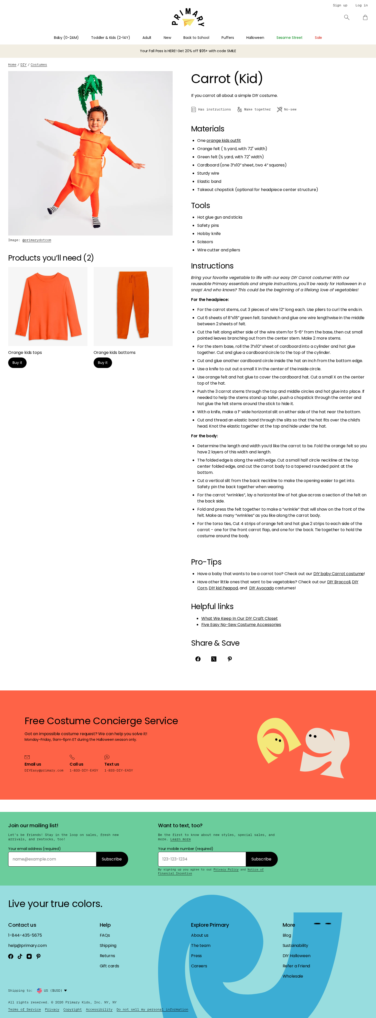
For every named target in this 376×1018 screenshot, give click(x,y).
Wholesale (293, 976)
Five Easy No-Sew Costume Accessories (241, 625)
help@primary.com (27, 945)
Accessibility (99, 1009)
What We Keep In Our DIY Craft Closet (239, 618)
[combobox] (56, 991)
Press (196, 956)
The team (201, 945)
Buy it (17, 362)
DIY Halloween (297, 956)
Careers (199, 966)
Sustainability (295, 945)
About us (199, 935)
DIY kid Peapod (223, 588)
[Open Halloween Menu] (267, 39)
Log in (362, 5)
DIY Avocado (261, 588)
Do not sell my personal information (152, 1009)
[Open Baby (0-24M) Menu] (82, 39)
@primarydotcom (37, 240)
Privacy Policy (226, 869)
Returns (107, 956)
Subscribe (112, 859)
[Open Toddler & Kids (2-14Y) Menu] (133, 39)
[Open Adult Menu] (154, 39)
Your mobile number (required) (185, 848)
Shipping (108, 945)
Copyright (72, 1009)
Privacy (52, 1009)
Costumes (39, 64)
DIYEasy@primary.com (44, 770)
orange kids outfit (223, 140)
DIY (23, 64)
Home (12, 64)
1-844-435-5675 (25, 935)
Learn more (180, 839)
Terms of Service (24, 1009)
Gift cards (109, 966)
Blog (287, 935)
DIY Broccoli (338, 582)
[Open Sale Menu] (325, 39)
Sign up (340, 5)
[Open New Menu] (174, 39)
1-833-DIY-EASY (84, 770)
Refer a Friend (296, 966)
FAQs (105, 935)
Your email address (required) (34, 848)
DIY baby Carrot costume (338, 574)
